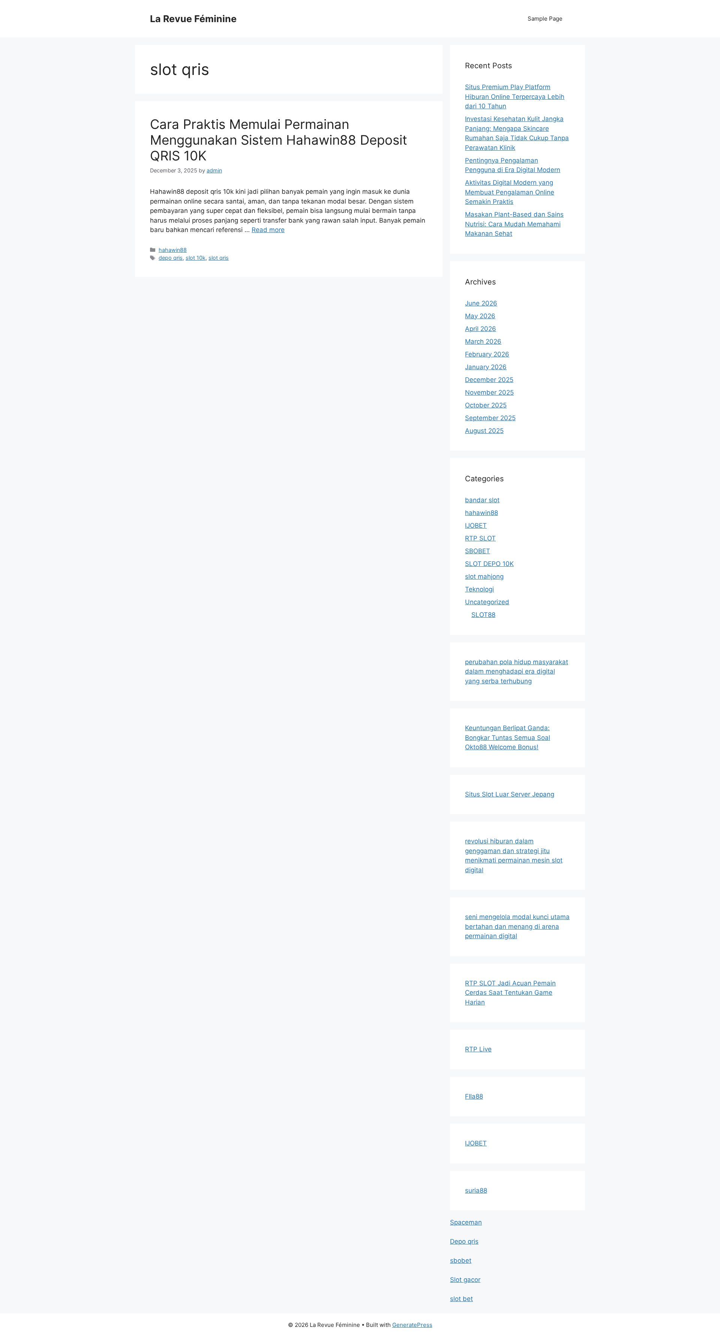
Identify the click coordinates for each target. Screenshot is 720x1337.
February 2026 (487, 354)
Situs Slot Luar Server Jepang (509, 794)
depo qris (171, 258)
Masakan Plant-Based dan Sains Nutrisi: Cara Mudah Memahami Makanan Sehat (514, 224)
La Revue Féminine (193, 18)
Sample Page (545, 18)
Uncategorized (487, 602)
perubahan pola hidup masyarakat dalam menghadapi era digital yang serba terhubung (516, 671)
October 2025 (486, 405)
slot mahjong (484, 576)
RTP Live (478, 1049)
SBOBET (477, 551)
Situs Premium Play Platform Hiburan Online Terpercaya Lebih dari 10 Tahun (514, 96)
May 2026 (480, 316)
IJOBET (476, 525)
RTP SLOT (480, 538)
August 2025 (484, 430)
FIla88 (474, 1096)
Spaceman (466, 1222)
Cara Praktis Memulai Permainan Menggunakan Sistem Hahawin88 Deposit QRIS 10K (278, 139)
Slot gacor (465, 1279)
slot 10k (196, 258)
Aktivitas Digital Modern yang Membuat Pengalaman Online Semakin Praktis (509, 192)
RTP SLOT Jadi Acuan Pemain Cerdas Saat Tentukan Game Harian (510, 992)
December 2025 (489, 379)
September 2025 (490, 418)
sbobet (460, 1260)
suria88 (476, 1190)
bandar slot (482, 500)
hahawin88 (173, 250)
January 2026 (486, 367)
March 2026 (483, 341)
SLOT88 (483, 614)
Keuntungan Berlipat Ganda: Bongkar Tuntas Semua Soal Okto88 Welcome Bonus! (507, 737)
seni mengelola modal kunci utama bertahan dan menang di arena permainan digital (517, 926)
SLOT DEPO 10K (489, 563)
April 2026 (480, 328)
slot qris (218, 258)
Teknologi (479, 589)
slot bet (461, 1299)
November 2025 (489, 392)
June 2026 (481, 303)
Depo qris (464, 1241)
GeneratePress (412, 1324)
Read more (268, 230)
